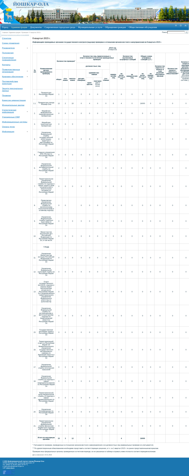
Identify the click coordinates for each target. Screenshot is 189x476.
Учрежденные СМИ (11, 117)
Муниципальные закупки (13, 105)
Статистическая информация (9, 111)
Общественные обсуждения (143, 27)
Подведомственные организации (11, 70)
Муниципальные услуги (90, 27)
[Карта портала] (185, 26)
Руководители (8, 48)
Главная (5, 32)
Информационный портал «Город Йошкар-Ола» (30, 7)
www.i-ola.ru (10, 468)
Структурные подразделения (9, 58)
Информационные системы (14, 122)
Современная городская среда (59, 27)
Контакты (6, 65)
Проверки (24, 32)
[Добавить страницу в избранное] (175, 26)
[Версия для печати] (180, 26)
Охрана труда (8, 127)
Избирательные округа (13, 34)
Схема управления (10, 43)
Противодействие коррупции (10, 82)
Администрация (19, 27)
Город (5, 27)
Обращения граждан (115, 27)
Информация (8, 131)
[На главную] (9, 23)
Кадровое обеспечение (12, 76)
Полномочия (8, 53)
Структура (6, 38)
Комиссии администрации (14, 100)
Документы (36, 27)
